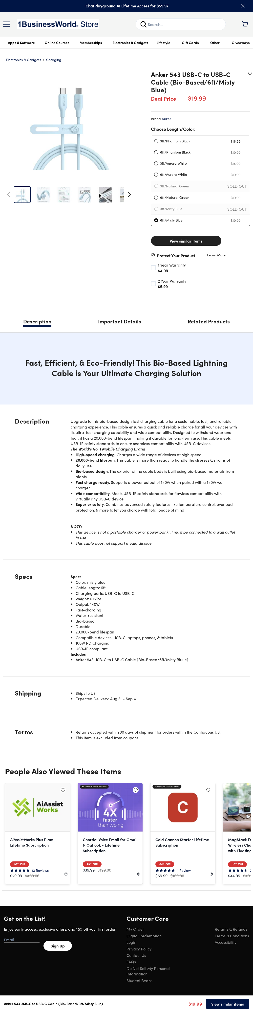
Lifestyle (163, 42)
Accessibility (225, 942)
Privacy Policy (138, 948)
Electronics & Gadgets (130, 42)
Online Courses (57, 42)
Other (215, 42)
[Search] (143, 24)
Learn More (216, 255)
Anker (166, 118)
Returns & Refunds (231, 929)
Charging (53, 59)
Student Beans (139, 980)
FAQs (131, 961)
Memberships (91, 42)
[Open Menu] (8, 24)
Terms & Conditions (232, 935)
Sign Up (58, 945)
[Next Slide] (129, 195)
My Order (135, 929)
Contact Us (136, 955)
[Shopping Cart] (245, 24)
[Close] (243, 6)
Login (131, 942)
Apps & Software (21, 42)
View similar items (186, 241)
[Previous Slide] (8, 195)
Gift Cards (190, 42)
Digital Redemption (144, 935)
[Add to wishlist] (250, 73)
